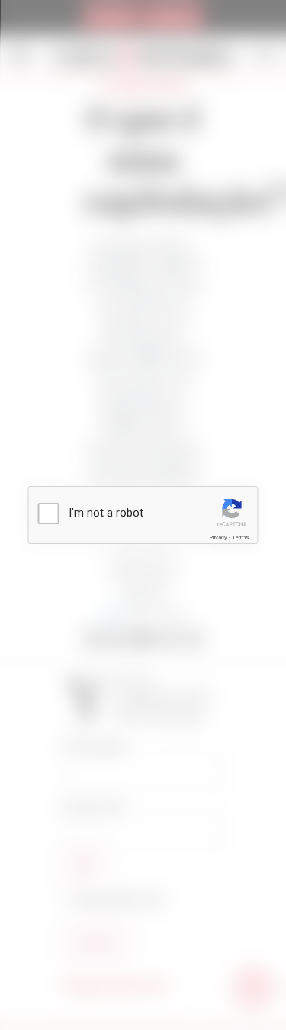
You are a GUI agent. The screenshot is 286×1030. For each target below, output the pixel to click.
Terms (240, 537)
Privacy (218, 537)
